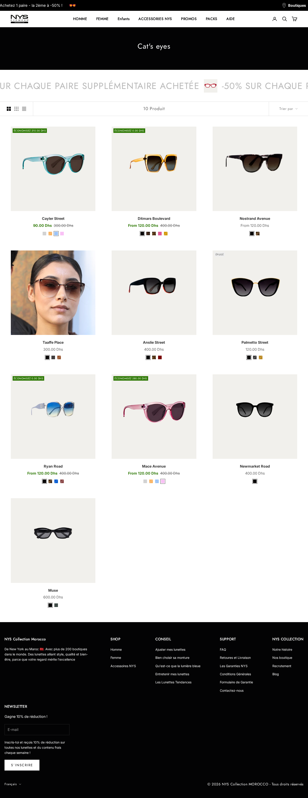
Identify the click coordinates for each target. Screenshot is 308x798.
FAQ (223, 649)
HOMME (80, 18)
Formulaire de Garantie (236, 682)
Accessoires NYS (123, 666)
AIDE (230, 18)
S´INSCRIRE (22, 765)
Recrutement (281, 666)
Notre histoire (282, 649)
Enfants (123, 18)
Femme (115, 657)
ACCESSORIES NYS (155, 18)
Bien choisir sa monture (172, 657)
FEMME (102, 18)
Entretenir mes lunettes (172, 674)
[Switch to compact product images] (24, 109)
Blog (275, 674)
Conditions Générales (235, 674)
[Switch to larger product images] (9, 109)
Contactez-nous (232, 690)
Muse (53, 590)
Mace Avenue (154, 466)
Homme (116, 649)
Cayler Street (53, 218)
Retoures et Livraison (235, 657)
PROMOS (189, 18)
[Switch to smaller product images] (16, 109)
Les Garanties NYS (234, 666)
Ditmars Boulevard (154, 218)
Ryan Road (53, 466)
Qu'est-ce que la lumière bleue (177, 666)
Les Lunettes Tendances (173, 682)
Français (11, 784)
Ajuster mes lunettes (170, 649)
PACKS (211, 18)
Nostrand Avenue (255, 218)
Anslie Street (154, 342)
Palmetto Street (254, 342)
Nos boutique (282, 657)
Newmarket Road (255, 466)
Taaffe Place (53, 342)
